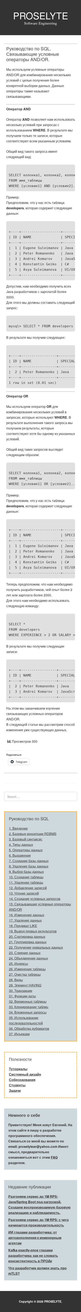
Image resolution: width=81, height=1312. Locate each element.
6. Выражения (20, 855)
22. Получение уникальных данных (36, 947)
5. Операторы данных (26, 850)
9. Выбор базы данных (26, 871)
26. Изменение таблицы (27, 969)
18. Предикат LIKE (23, 925)
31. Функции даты (22, 996)
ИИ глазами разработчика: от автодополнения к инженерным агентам (34, 1237)
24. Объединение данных (28, 958)
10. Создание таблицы (26, 877)
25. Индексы (18, 963)
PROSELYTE (40, 15)
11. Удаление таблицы (26, 882)
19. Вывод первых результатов (33, 931)
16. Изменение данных (26, 914)
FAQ (54, 1157)
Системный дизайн (25, 1074)
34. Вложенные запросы (28, 1012)
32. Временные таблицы (28, 1001)
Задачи (15, 1090)
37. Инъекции (19, 1033)
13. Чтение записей (24, 893)
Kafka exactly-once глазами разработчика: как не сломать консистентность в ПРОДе (33, 1255)
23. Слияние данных (24, 952)
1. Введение (18, 828)
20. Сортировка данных (27, 936)
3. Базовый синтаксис (25, 839)
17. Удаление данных (25, 920)
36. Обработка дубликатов (29, 1028)
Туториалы (18, 1068)
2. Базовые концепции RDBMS (32, 833)
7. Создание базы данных (29, 860)
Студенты (17, 1085)
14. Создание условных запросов (34, 898)
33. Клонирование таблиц (28, 1006)
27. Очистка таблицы (25, 974)
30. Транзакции (20, 990)
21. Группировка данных (28, 942)
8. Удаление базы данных (28, 866)
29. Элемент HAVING (25, 985)
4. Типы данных (21, 844)
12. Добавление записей (28, 887)
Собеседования (22, 1079)
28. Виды (16, 979)
